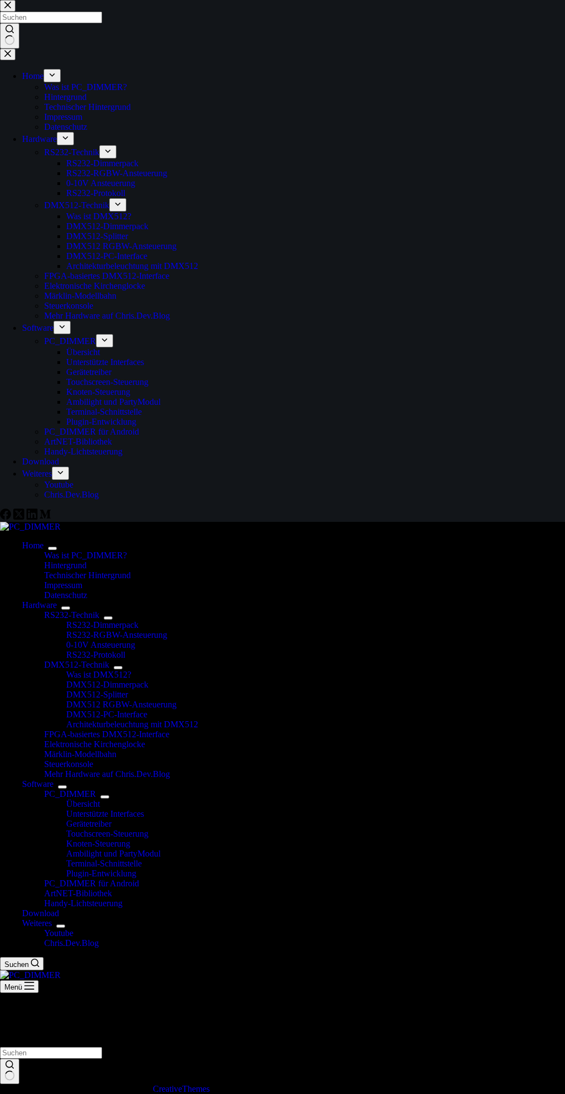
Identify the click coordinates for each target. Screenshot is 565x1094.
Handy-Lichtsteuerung (83, 903)
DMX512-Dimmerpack (107, 684)
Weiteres (37, 923)
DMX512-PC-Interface (106, 714)
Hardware (39, 605)
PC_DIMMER (70, 794)
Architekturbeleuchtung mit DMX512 (132, 724)
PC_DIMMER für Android (91, 883)
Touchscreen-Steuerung (107, 833)
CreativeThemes (181, 1088)
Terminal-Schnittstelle (104, 863)
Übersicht (83, 803)
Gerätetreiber (88, 823)
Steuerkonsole (68, 764)
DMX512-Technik (76, 664)
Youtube (58, 933)
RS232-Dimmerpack (102, 625)
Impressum (63, 585)
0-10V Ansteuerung (100, 644)
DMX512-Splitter (97, 694)
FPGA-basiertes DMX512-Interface (106, 734)
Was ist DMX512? (98, 674)
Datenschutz (65, 595)
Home (33, 545)
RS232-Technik (71, 615)
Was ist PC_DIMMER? (85, 555)
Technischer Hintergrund (87, 575)
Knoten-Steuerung (98, 843)
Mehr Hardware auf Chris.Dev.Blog (107, 774)
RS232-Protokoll (95, 654)
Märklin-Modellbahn (80, 754)
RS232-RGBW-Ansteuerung (116, 635)
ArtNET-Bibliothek (78, 893)
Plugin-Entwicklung (101, 873)
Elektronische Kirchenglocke (94, 744)
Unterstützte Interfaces (105, 813)
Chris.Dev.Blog (71, 943)
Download (40, 913)
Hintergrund (65, 565)
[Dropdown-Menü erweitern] (52, 548)
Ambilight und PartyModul (113, 853)
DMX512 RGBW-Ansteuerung (121, 704)
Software (38, 784)
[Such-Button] (9, 1071)
